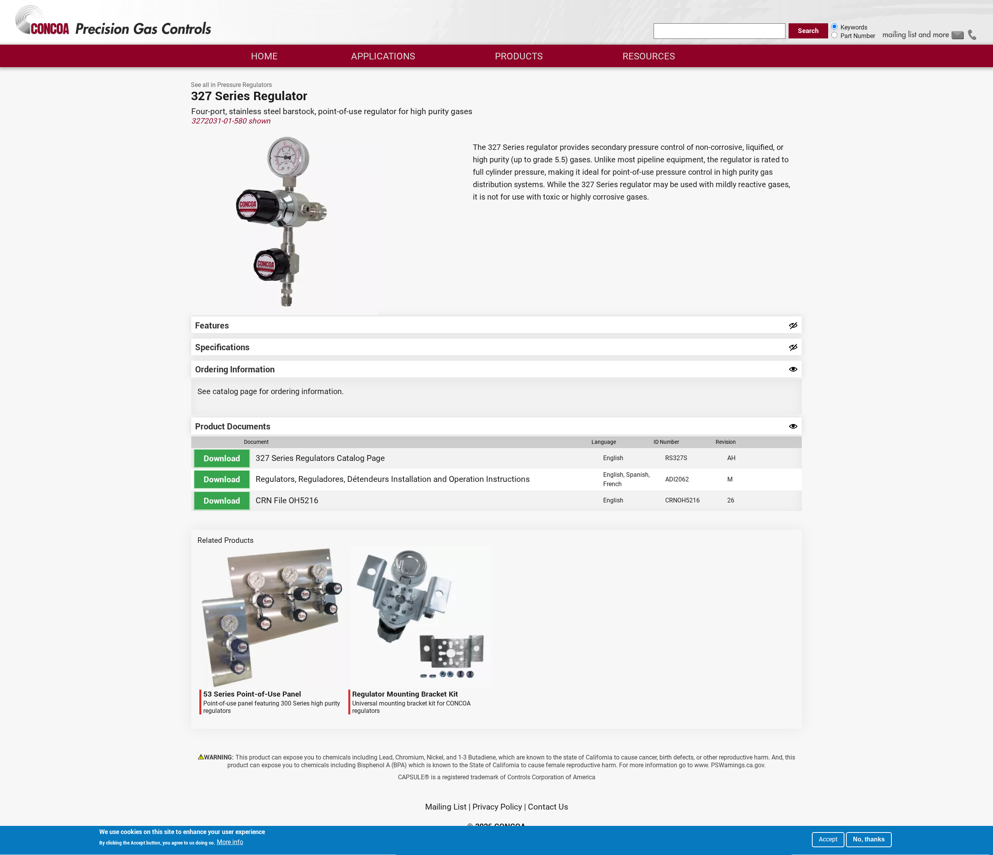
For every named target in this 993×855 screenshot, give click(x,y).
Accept (828, 839)
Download (222, 458)
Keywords (854, 27)
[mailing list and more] (931, 38)
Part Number (858, 36)
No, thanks (869, 839)
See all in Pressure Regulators (231, 85)
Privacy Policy (497, 807)
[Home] (114, 34)
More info (230, 842)
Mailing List (446, 807)
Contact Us (548, 807)
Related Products (225, 540)
